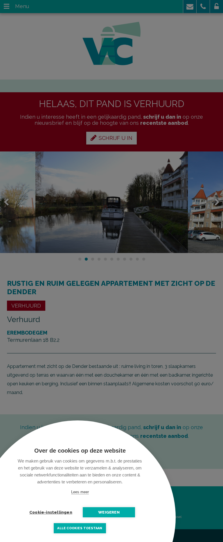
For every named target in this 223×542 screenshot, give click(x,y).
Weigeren (109, 512)
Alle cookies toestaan (79, 528)
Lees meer (80, 492)
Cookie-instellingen (50, 512)
